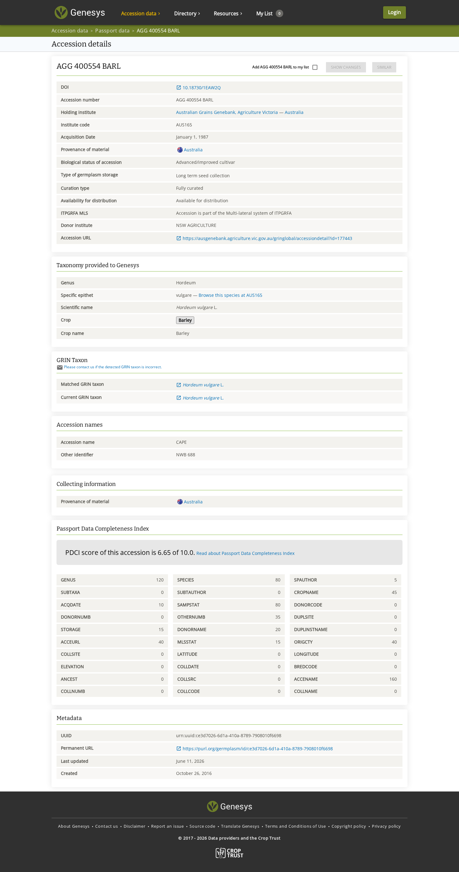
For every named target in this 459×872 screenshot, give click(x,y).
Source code (202, 826)
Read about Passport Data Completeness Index (245, 553)
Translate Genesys (240, 826)
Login (394, 12)
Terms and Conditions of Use (295, 826)
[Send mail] (60, 367)
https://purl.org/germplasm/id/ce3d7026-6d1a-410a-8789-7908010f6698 (258, 749)
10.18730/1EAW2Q (202, 88)
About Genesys (74, 826)
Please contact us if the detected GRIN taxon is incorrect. (113, 367)
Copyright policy (349, 826)
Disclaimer (135, 826)
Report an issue (167, 826)
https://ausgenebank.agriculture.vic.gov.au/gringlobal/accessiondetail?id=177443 (267, 238)
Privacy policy (386, 826)
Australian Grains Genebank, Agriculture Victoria (227, 112)
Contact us (106, 826)
